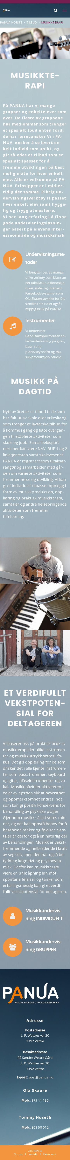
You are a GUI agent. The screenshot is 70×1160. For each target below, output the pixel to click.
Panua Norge (11, 22)
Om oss (18, 1154)
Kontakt (33, 1154)
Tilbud (31, 22)
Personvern (49, 1154)
